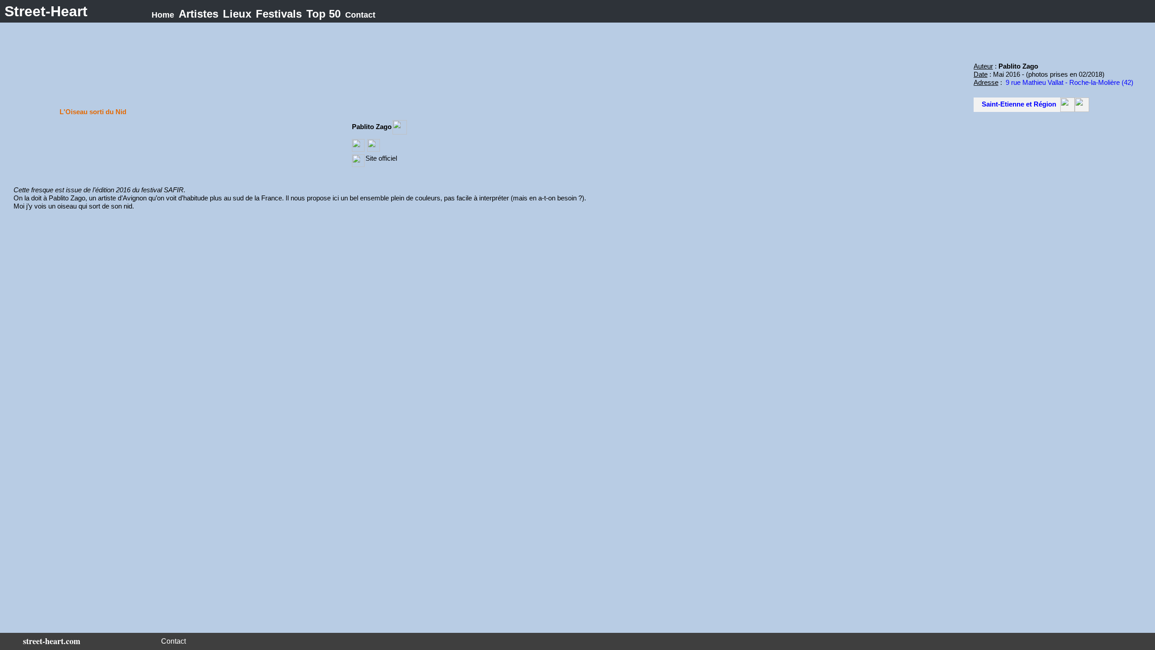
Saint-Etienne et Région (1019, 104)
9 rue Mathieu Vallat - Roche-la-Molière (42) (1069, 82)
